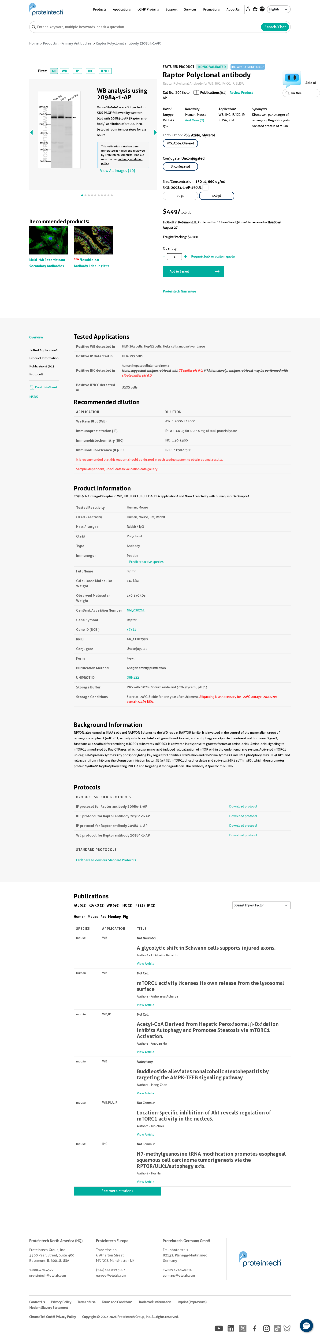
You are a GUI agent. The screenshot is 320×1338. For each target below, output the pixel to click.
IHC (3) (127, 905)
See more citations (117, 1191)
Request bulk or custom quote (213, 256)
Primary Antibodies (76, 43)
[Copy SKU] (205, 187)
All (54, 71)
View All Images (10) (117, 170)
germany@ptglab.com (179, 1275)
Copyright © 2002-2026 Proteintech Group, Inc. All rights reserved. (130, 1317)
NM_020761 (136, 610)
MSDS (33, 397)
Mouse (93, 916)
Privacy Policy (61, 1302)
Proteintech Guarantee (179, 291)
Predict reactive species (146, 562)
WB (64, 71)
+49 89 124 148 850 (177, 1270)
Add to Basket (179, 271)
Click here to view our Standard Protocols (106, 860)
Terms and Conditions (117, 1302)
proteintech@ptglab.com (47, 1275)
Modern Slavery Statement (48, 1307)
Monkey (114, 916)
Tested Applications (43, 350)
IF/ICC (105, 71)
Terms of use (87, 1302)
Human (80, 916)
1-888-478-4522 (41, 1270)
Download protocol (243, 806)
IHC (90, 71)
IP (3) (151, 905)
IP (77, 71)
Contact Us (37, 1302)
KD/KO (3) (96, 905)
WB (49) (113, 905)
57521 (131, 629)
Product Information (44, 358)
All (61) (80, 905)
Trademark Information (155, 1302)
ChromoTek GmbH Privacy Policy (52, 1317)
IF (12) (139, 905)
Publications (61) (41, 366)
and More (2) (194, 120)
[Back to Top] (292, 1326)
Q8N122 (133, 677)
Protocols (36, 374)
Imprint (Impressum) (192, 1302)
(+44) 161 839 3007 (110, 1270)
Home (34, 43)
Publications (210, 92)
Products (50, 43)
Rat (103, 916)
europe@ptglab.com (111, 1275)
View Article (145, 963)
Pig (125, 916)
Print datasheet (45, 387)
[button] (306, 1325)
